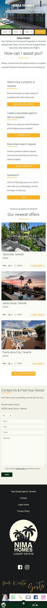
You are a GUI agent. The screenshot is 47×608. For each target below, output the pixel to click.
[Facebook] (35, 598)
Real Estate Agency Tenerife (23, 491)
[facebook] (20, 567)
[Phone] (21, 598)
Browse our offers (23, 104)
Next (42, 14)
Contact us (23, 135)
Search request (23, 166)
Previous (4, 14)
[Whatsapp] (13, 598)
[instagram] (27, 567)
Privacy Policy (23, 511)
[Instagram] (43, 598)
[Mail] (28, 598)
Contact (23, 498)
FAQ (23, 197)
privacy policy (20, 469)
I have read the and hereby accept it (22, 469)
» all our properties (23, 373)
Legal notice (23, 504)
